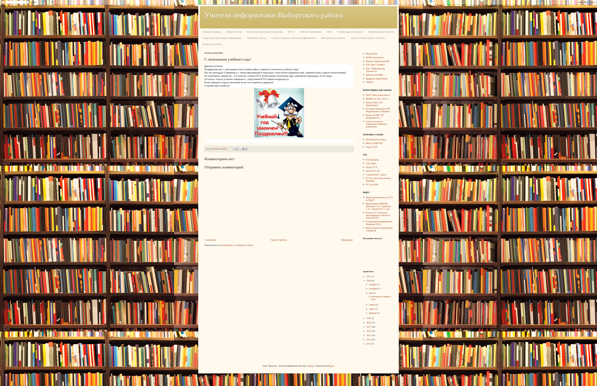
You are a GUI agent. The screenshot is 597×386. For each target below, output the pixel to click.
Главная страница (211, 31)
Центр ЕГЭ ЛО (373, 170)
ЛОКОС (369, 82)
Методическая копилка (333, 37)
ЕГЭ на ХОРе (372, 184)
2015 (368, 335)
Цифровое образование (377, 78)
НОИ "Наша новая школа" (378, 95)
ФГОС (291, 31)
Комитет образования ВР (377, 61)
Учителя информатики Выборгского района (273, 15)
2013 (368, 343)
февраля (373, 312)
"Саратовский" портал (376, 174)
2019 (368, 318)
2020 (368, 280)
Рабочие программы (311, 31)
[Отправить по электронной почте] (234, 149)
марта (372, 308)
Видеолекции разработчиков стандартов (379, 229)
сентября (373, 288)
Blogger (330, 365)
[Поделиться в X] (240, 149)
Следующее (210, 239)
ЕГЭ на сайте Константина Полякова (378, 179)
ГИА (329, 31)
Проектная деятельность (381, 31)
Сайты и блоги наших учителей (368, 37)
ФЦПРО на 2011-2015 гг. (377, 98)
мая (371, 292)
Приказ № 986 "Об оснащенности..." (375, 116)
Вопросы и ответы (212, 44)
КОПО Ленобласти (375, 57)
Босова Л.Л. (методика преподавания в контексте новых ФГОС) (378, 215)
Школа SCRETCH (374, 143)
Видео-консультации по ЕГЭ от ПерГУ (379, 198)
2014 (368, 339)
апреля (372, 304)
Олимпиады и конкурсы (350, 31)
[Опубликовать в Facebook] (243, 149)
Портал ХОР (371, 146)
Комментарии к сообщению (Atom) (236, 245)
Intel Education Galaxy (376, 139)
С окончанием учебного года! (379, 298)
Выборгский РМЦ (374, 74)
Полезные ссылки (256, 37)
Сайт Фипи (371, 163)
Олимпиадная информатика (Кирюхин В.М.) (379, 223)
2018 (368, 322)
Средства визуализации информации (222, 37)
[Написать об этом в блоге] (237, 149)
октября (373, 284)
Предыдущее (347, 239)
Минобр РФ (371, 53)
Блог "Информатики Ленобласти (375, 70)
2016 (368, 330)
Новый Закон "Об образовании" (374, 104)
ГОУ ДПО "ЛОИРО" (375, 64)
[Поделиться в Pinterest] (246, 149)
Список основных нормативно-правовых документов (376, 124)
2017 (368, 326)
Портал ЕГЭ (371, 167)
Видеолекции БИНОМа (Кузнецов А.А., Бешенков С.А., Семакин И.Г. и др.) (378, 206)
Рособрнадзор (372, 159)
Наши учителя (234, 31)
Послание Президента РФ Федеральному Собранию (378, 110)
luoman (311, 365)
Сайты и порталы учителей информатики (293, 37)
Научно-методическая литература (264, 31)
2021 (368, 276)
